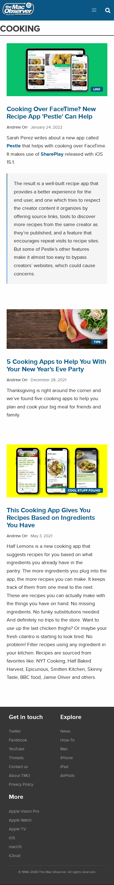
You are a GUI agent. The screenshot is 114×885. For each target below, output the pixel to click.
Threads (16, 757)
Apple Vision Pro (24, 811)
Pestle (14, 145)
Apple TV (17, 829)
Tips (97, 341)
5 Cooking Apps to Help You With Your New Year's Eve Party (56, 365)
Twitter (15, 731)
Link (96, 89)
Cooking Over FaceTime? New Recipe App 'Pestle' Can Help (51, 112)
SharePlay (52, 154)
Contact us (18, 766)
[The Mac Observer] (18, 10)
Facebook (18, 740)
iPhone (66, 757)
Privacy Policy (21, 784)
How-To (67, 740)
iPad (64, 766)
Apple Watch (20, 820)
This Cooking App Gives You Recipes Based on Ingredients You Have (51, 517)
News (65, 731)
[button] (94, 10)
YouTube (16, 749)
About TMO (19, 775)
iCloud (14, 855)
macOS (15, 846)
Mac (64, 749)
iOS (12, 838)
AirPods (67, 775)
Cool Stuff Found (84, 490)
